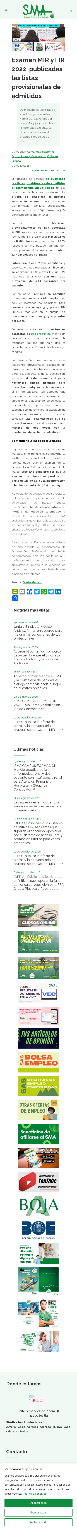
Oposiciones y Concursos (29, 156)
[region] (38, 1496)
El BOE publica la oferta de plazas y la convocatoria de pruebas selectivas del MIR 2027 (38, 726)
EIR (29, 165)
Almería (11, 1426)
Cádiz (21, 1426)
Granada (45, 1426)
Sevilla (23, 1431)
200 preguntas (41, 334)
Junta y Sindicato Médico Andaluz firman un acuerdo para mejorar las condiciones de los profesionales (38, 632)
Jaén (67, 1426)
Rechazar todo (38, 1522)
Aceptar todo (38, 1502)
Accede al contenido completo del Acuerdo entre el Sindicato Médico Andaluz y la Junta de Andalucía (37, 657)
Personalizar (38, 1512)
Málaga (12, 1431)
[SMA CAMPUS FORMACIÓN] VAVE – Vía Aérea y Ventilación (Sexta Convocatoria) (37, 705)
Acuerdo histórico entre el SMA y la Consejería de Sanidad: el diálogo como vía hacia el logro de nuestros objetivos (37, 682)
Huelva (57, 1426)
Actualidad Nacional (40, 151)
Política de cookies (34, 1493)
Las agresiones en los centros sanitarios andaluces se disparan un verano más (38, 806)
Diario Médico (32, 582)
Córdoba (32, 1426)
